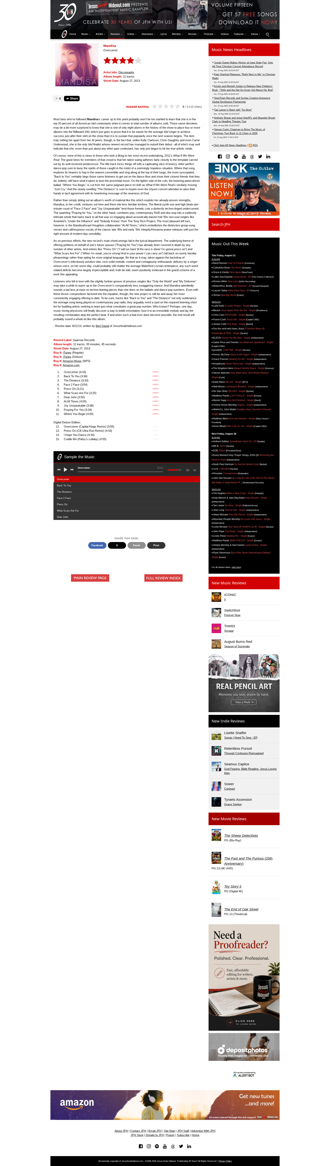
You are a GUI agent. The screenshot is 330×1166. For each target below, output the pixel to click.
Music (84, 34)
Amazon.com (71, 365)
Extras (254, 34)
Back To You (64, 485)
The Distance (64, 491)
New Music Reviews (229, 582)
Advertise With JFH (203, 1130)
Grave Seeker (233, 804)
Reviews (115, 34)
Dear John (62, 517)
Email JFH (155, 1130)
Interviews (147, 34)
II (225, 599)
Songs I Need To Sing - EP (240, 737)
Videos (225, 34)
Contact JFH (138, 1130)
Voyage (229, 630)
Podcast (208, 34)
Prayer (170, 1135)
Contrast (229, 788)
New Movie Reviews (229, 818)
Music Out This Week (230, 243)
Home (72, 34)
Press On (62, 504)
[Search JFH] (267, 34)
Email (136, 545)
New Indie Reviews (228, 721)
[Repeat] (187, 469)
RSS (255, 145)
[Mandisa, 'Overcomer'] (76, 64)
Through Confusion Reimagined (244, 753)
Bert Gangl (102, 326)
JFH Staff (183, 1130)
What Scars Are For (68, 510)
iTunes (67, 352)
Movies (192, 34)
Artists (99, 34)
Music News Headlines (232, 49)
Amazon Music (72, 361)
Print (156, 545)
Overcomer (63, 479)
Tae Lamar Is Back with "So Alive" (233, 109)
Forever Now (232, 615)
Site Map (169, 1130)
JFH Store (137, 1135)
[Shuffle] (194, 469)
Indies (130, 34)
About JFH (121, 1130)
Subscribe (183, 1135)
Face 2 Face (64, 498)
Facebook (97, 545)
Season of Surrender (237, 646)
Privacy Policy (225, 1161)
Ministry (176, 34)
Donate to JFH (155, 1135)
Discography (126, 72)
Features (238, 34)
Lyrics (163, 34)
